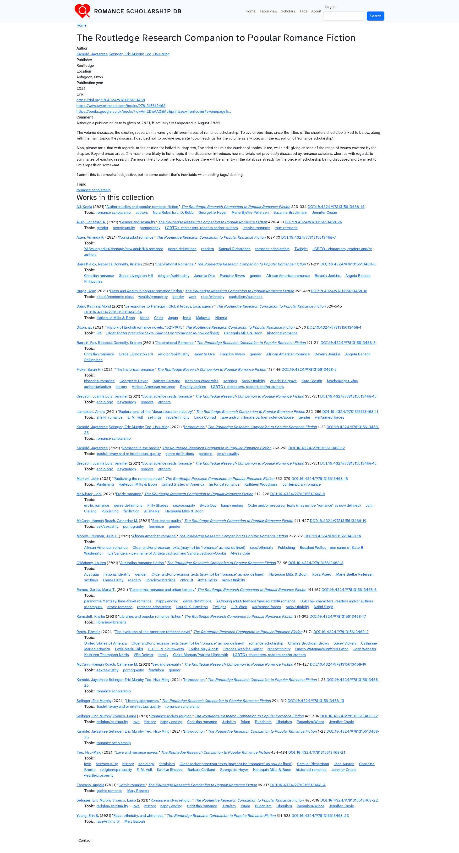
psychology (126, 402)
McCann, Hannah (90, 520)
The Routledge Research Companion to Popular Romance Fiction (235, 206)
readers (207, 249)
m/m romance (286, 227)
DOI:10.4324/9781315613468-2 (341, 631)
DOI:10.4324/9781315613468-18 (339, 291)
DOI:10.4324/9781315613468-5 (309, 369)
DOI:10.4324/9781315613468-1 (334, 327)
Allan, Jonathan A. (91, 222)
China (158, 317)
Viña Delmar (143, 654)
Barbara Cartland (166, 381)
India (187, 317)
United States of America (183, 484)
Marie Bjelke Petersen (250, 212)
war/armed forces (329, 417)
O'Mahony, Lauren (91, 563)
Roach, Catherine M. (121, 520)
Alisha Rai (152, 511)
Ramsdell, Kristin (90, 616)
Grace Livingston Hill (136, 275)
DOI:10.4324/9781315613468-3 (315, 563)
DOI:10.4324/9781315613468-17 (338, 616)
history (121, 386)
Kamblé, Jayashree (92, 54)
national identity (117, 574)
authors (142, 212)
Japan (173, 317)
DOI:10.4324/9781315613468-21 (316, 752)
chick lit (186, 580)
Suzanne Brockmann (290, 212)
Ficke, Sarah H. (88, 369)
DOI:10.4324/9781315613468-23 (320, 815)
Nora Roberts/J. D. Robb (173, 212)
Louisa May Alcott (204, 649)
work (193, 296)
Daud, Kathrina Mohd (93, 306)
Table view (268, 11)
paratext (206, 453)
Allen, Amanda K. (90, 237)
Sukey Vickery (344, 643)
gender (102, 227)
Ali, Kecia (84, 206)
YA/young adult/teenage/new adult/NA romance (123, 249)
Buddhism (263, 721)
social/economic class (115, 296)
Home (251, 11)
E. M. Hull (135, 417)
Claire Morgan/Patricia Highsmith (200, 654)
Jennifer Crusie (324, 212)
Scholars (288, 11)
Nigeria (221, 317)
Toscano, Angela (90, 785)
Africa (144, 317)
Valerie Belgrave (283, 381)
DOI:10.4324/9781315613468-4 (298, 785)
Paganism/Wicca (310, 721)
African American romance (288, 275)
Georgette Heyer (212, 212)
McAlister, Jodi (89, 494)
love (136, 721)
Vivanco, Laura (124, 716)
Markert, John (87, 478)
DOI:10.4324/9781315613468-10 (333, 536)
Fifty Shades (157, 505)
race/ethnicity (212, 296)
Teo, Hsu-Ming (157, 54)
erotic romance (96, 505)
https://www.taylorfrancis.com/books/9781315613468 (120, 105)
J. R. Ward (239, 607)
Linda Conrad (205, 417)
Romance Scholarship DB (138, 11)
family (163, 654)
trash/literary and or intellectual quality (129, 453)
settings (230, 381)
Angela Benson (358, 275)
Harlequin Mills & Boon (116, 317)
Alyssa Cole (240, 553)
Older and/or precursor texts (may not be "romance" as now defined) (162, 333)
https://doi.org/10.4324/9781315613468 (110, 100)
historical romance (282, 333)
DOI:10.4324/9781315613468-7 (308, 237)
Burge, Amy (86, 291)
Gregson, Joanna (90, 396)
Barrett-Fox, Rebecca (94, 264)
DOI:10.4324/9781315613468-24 (113, 312)
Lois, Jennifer (116, 396)
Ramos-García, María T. (96, 589)
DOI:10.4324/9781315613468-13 (316, 700)
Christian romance (99, 275)
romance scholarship (93, 190)
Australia (91, 574)
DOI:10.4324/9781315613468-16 (319, 478)
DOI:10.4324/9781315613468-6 (349, 589)
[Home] (84, 11)
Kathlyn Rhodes (170, 769)
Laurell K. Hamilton (192, 607)
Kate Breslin (311, 381)
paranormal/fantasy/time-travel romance (118, 601)
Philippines (93, 281)
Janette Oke (204, 275)
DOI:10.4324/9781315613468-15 (348, 396)
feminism (156, 526)
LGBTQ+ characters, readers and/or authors (201, 227)
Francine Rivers (232, 275)
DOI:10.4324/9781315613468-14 (336, 206)
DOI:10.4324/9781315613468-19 (338, 520)
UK (99, 333)
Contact (85, 840)
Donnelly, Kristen (128, 264)
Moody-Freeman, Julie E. (97, 536)
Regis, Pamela (88, 631)
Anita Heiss (207, 580)
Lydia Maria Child (129, 649)
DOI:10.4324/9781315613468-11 (350, 411)
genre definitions (182, 249)
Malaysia (203, 317)
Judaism (229, 721)
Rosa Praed (321, 574)
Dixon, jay (84, 327)
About (316, 11)
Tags (303, 11)
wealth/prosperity (153, 296)
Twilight (301, 249)
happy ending (232, 505)
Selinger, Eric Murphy (126, 54)
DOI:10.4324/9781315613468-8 (348, 264)
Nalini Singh (323, 607)
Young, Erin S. (87, 815)
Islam (245, 721)
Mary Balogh (134, 821)
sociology (105, 402)
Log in (330, 6)
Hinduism (284, 721)
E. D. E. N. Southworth (166, 649)
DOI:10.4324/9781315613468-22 (349, 716)
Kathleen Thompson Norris (106, 654)
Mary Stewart (138, 790)
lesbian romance (256, 227)
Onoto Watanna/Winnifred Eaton (322, 649)
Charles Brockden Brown (308, 643)
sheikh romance (110, 417)
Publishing (105, 484)
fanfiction (131, 511)
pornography (150, 227)
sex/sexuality (124, 227)
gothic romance (109, 790)
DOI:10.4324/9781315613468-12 (316, 448)
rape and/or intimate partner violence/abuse (257, 417)
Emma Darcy (113, 580)
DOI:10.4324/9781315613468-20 (313, 222)
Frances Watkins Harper (243, 649)
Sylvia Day (208, 505)
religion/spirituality (173, 275)
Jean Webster (364, 649)
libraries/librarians (160, 580)
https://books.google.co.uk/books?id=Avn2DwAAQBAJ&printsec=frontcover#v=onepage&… (153, 111)
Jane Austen (344, 764)
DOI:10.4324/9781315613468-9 (297, 494)
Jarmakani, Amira (90, 411)
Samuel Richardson (235, 249)
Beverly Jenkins (328, 275)
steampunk (93, 607)
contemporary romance (302, 484)
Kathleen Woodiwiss (202, 381)
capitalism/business (245, 296)
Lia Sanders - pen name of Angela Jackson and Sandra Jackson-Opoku (167, 553)
